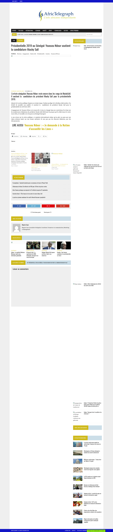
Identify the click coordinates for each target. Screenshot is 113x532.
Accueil (14, 30)
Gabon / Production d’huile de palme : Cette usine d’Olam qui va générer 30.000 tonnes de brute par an (93, 404)
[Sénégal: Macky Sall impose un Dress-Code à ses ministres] (49, 248)
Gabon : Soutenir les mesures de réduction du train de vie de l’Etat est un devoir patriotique (93, 166)
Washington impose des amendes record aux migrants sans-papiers (92, 469)
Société (44, 30)
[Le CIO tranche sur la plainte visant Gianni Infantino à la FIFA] (77, 480)
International (29, 30)
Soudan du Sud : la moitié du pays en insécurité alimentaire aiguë (92, 494)
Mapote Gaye (20, 91)
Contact (74, 530)
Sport (50, 30)
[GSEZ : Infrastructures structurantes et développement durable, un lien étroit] (77, 159)
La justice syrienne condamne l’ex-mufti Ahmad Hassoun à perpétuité (29, 197)
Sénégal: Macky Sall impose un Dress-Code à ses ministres (48, 254)
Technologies (57, 30)
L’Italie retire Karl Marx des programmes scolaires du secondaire (92, 511)
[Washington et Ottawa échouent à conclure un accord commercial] (77, 454)
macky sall (33, 54)
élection (19, 54)
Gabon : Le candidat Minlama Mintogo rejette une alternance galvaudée (18, 254)
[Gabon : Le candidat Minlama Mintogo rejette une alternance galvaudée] (18, 248)
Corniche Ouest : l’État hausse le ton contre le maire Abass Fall (27, 194)
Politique (20, 30)
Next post (47, 212)
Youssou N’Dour (55, 54)
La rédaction (67, 530)
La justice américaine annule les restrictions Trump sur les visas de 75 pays (92, 444)
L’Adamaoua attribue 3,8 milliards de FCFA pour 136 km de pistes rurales (30, 186)
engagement (26, 54)
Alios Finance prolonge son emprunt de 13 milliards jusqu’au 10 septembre (30, 190)
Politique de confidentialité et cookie (85, 530)
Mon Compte (14, 1)
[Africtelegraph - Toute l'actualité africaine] (56, 15)
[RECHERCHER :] (93, 34)
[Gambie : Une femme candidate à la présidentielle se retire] (64, 248)
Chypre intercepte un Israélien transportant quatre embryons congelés (91, 520)
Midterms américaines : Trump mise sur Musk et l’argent (92, 460)
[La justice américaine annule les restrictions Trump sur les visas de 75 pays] (77, 446)
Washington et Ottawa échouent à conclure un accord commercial (92, 452)
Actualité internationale (80, 438)
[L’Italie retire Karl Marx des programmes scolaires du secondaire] (77, 514)
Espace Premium (74, 30)
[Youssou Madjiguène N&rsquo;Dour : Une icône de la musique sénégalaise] (21, 160)
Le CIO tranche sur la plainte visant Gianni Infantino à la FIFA (92, 477)
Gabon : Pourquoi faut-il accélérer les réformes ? (93, 413)
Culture (66, 30)
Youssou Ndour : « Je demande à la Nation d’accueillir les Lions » (47, 127)
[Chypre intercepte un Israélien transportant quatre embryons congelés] (77, 522)
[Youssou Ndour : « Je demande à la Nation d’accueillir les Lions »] (61, 158)
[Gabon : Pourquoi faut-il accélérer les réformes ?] (77, 420)
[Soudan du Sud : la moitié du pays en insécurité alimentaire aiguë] (77, 497)
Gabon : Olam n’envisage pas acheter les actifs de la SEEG (92, 284)
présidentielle (41, 54)
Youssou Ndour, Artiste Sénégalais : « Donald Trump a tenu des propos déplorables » (40, 165)
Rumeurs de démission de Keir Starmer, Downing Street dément (92, 486)
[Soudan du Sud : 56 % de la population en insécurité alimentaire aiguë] (77, 505)
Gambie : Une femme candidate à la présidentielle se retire (64, 254)
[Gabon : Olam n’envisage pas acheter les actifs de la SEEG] (77, 398)
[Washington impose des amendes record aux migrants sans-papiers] (77, 471)
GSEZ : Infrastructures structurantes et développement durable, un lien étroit (92, 47)
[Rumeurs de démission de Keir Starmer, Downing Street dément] (77, 488)
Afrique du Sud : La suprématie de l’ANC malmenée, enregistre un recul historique (32, 254)
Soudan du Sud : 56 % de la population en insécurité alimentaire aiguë (92, 503)
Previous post (36, 212)
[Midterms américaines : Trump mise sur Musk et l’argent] (77, 463)
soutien (48, 54)
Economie (37, 30)
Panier (21, 1)
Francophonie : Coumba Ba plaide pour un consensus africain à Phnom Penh (30, 183)
